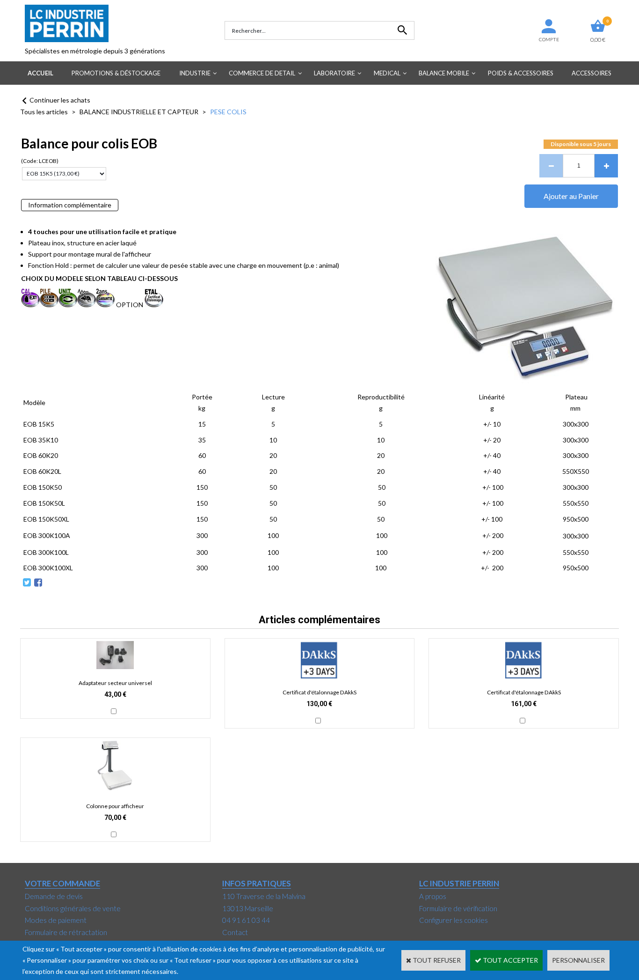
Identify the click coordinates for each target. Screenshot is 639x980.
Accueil (40, 73)
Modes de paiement (56, 920)
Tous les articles (44, 112)
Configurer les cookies (453, 920)
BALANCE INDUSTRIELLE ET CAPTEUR (139, 112)
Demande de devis (54, 896)
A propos (432, 896)
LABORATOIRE (334, 73)
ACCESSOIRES (591, 73)
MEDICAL (387, 73)
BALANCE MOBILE (444, 73)
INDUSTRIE (195, 73)
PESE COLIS (228, 112)
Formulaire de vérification (458, 908)
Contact (235, 932)
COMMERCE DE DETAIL (262, 73)
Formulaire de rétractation (66, 932)
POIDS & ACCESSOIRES (520, 73)
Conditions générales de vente (73, 908)
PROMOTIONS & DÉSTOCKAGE (116, 73)
